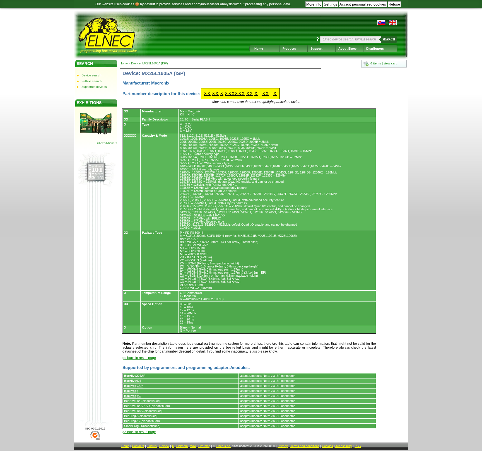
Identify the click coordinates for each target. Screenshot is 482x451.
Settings (330, 4)
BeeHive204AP (134, 375)
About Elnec (347, 48)
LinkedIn (182, 446)
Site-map (204, 446)
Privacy (283, 446)
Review (164, 446)
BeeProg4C (132, 395)
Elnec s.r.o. (223, 446)
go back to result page (139, 358)
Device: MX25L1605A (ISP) (149, 63)
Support (316, 48)
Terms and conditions (304, 446)
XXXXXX (235, 93)
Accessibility (343, 446)
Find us (152, 446)
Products (289, 48)
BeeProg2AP (133, 385)
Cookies (327, 446)
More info (313, 4)
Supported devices (94, 86)
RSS (358, 446)
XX (207, 93)
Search (388, 39)
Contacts (138, 446)
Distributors (375, 48)
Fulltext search (91, 81)
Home (258, 48)
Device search (91, 75)
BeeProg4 (131, 390)
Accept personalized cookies (362, 4)
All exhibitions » (107, 143)
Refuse (394, 4)
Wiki (193, 446)
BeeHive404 (132, 380)
